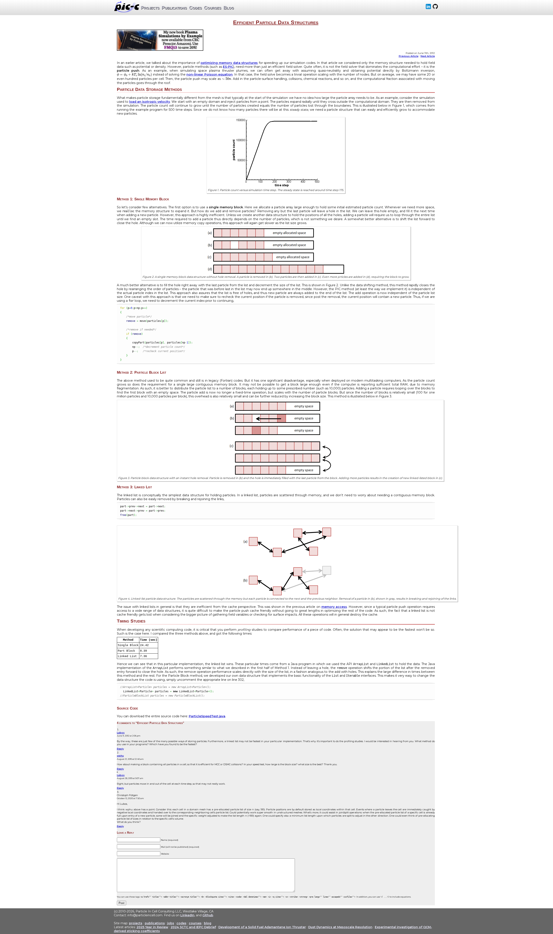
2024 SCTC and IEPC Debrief (193, 927)
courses (195, 923)
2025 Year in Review (152, 927)
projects (135, 923)
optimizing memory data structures (229, 63)
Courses (212, 7)
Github (207, 915)
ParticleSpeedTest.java (207, 716)
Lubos (121, 732)
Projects (150, 7)
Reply (120, 748)
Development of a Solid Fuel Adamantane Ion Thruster (262, 927)
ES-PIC (228, 67)
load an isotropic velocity (149, 102)
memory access (334, 607)
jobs (170, 923)
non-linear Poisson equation (209, 74)
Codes (195, 7)
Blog (228, 7)
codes (181, 923)
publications (155, 923)
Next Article (428, 56)
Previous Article (408, 56)
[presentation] (134, 75)
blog (207, 923)
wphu (120, 755)
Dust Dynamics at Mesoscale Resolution (340, 927)
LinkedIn (187, 915)
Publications (174, 7)
